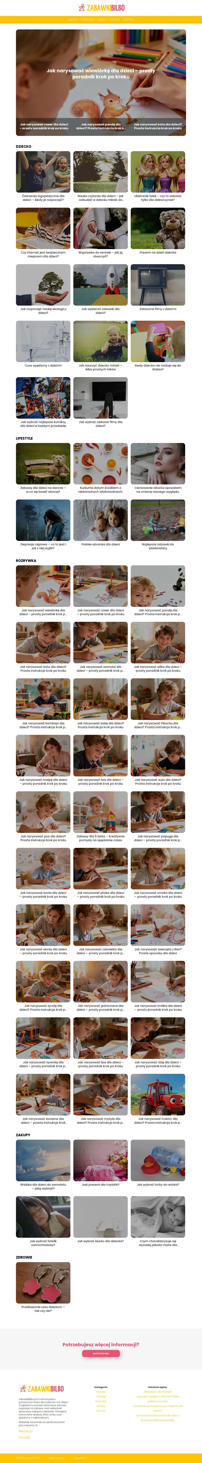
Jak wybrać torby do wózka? (158, 1185)
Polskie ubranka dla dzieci (100, 544)
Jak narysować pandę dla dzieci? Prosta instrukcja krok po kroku (101, 125)
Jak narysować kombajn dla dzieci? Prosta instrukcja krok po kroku (43, 725)
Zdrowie (114, 19)
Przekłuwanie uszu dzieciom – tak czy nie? (43, 1309)
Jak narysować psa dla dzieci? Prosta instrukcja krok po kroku (43, 838)
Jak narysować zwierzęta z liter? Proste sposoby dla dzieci (158, 951)
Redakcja (25, 1431)
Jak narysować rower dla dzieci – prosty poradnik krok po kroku (44, 125)
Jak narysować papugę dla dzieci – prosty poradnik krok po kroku (158, 838)
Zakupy (102, 19)
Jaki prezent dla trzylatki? (100, 1185)
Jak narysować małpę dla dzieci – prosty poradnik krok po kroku (43, 782)
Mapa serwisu (57, 1458)
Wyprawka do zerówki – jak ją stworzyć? (101, 254)
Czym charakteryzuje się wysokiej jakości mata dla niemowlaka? (158, 1243)
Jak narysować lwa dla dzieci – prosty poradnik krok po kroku (100, 782)
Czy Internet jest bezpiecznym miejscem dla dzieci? (43, 254)
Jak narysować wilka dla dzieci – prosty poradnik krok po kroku (158, 669)
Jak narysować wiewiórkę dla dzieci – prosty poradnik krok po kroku (101, 74)
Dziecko (73, 19)
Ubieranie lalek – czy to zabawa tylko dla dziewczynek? (157, 198)
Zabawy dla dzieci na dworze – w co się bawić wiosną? (43, 490)
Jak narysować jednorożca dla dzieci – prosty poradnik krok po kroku (100, 1008)
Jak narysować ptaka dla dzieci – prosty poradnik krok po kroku (100, 895)
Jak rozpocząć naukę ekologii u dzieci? (43, 311)
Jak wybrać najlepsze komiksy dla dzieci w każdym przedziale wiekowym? (43, 424)
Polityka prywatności (28, 1458)
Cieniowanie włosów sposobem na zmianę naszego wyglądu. (158, 490)
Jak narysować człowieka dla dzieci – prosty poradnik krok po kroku (100, 951)
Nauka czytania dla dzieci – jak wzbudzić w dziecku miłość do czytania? (100, 198)
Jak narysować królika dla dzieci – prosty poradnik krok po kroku (158, 1008)
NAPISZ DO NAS (101, 1353)
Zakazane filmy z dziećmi (158, 309)
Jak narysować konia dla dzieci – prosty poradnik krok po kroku (43, 895)
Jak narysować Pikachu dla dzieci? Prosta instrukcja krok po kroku (158, 725)
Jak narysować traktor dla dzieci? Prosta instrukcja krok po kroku (158, 1121)
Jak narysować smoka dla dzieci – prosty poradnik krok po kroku (158, 895)
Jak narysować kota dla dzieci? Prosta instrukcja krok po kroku (158, 125)
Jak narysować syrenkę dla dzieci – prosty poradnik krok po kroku (43, 1064)
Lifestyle (128, 19)
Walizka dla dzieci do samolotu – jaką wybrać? (43, 1186)
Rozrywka (88, 19)
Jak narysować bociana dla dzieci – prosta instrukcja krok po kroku (43, 1121)
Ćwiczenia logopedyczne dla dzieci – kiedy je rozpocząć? (43, 198)
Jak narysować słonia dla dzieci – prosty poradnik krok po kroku (43, 951)
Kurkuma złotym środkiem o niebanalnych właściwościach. (100, 490)
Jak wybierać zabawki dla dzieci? (100, 311)
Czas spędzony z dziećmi (43, 365)
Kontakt (24, 1437)
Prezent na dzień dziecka (158, 252)
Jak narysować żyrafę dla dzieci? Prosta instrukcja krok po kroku (43, 1008)
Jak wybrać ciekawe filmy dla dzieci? (100, 424)
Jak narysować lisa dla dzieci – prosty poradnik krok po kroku (101, 1064)
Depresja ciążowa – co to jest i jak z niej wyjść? (43, 546)
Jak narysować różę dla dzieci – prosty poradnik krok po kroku (158, 1064)
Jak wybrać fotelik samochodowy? (43, 1243)
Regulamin (80, 1458)
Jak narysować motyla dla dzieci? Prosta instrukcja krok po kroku (100, 1121)
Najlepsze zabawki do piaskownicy (158, 546)
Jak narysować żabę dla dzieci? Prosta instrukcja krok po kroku (100, 725)
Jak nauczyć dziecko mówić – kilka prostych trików (100, 367)
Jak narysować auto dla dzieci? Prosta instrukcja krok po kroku (158, 782)
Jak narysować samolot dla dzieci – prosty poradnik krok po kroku (100, 669)
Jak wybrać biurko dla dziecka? (100, 1241)
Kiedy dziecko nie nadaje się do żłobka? (158, 367)
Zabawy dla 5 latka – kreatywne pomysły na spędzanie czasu (101, 838)
